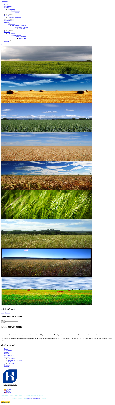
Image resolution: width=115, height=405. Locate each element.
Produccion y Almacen (21, 27)
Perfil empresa (16, 11)
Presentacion (11, 9)
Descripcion (11, 33)
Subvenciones (8, 6)
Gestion (6, 22)
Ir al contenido (5, 1)
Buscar (3, 320)
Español (8, 389)
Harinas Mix (22, 38)
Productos (7, 32)
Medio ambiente (8, 20)
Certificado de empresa (14, 17)
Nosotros (6, 7)
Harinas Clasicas (16, 35)
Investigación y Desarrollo (19, 25)
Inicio (6, 4)
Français (8, 392)
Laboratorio (11, 24)
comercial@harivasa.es (33, 398)
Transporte (22, 28)
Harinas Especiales (20, 36)
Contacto (6, 41)
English (8, 391)
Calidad (6, 16)
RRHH (17, 12)
